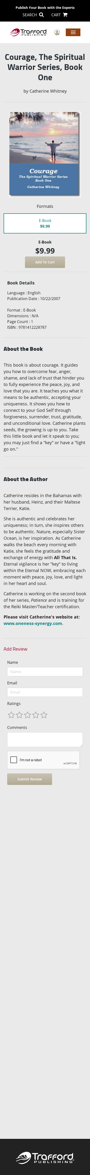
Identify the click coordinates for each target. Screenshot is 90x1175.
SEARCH (30, 14)
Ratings (14, 703)
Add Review (15, 649)
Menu (73, 32)
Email (12, 683)
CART (56, 14)
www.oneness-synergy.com (33, 623)
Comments (17, 727)
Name (12, 662)
